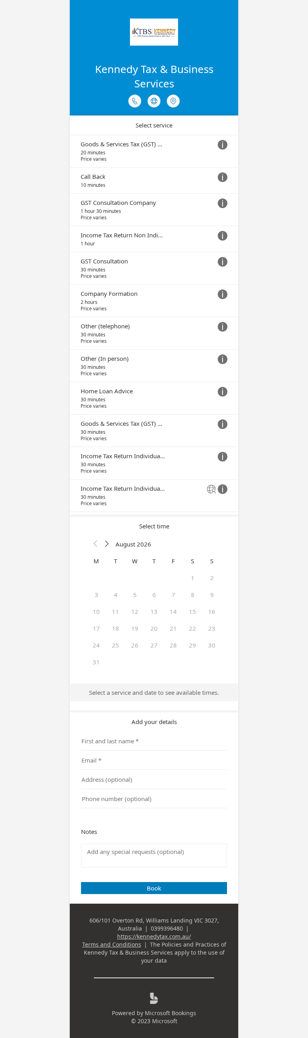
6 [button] (154, 595)
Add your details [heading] (154, 722)
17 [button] (96, 628)
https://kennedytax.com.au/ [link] (154, 936)
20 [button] (154, 628)
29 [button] (192, 645)
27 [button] (154, 645)
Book (154, 888)
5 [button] (135, 595)
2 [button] (212, 578)
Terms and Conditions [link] (111, 944)
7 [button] (173, 595)
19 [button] (134, 628)
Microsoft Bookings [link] (170, 1013)
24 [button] (96, 645)
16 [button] (211, 611)
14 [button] (173, 611)
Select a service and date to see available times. (154, 692)
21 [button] (173, 628)
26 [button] (134, 645)
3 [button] (96, 595)
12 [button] (134, 611)
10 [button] (96, 611)
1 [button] (193, 578)
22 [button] (192, 628)
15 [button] (192, 611)
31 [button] (96, 662)
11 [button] (115, 611)
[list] (154, 323)
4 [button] (116, 595)
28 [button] (173, 645)
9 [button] (212, 595)
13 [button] (154, 611)
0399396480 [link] (167, 928)
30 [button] (211, 645)
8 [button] (193, 595)
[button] (95, 544)
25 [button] (115, 645)
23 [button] (211, 628)
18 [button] (115, 628)
